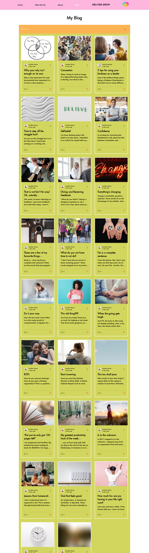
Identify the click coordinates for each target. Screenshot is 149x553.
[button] (125, 29)
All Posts (24, 29)
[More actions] (51, 65)
